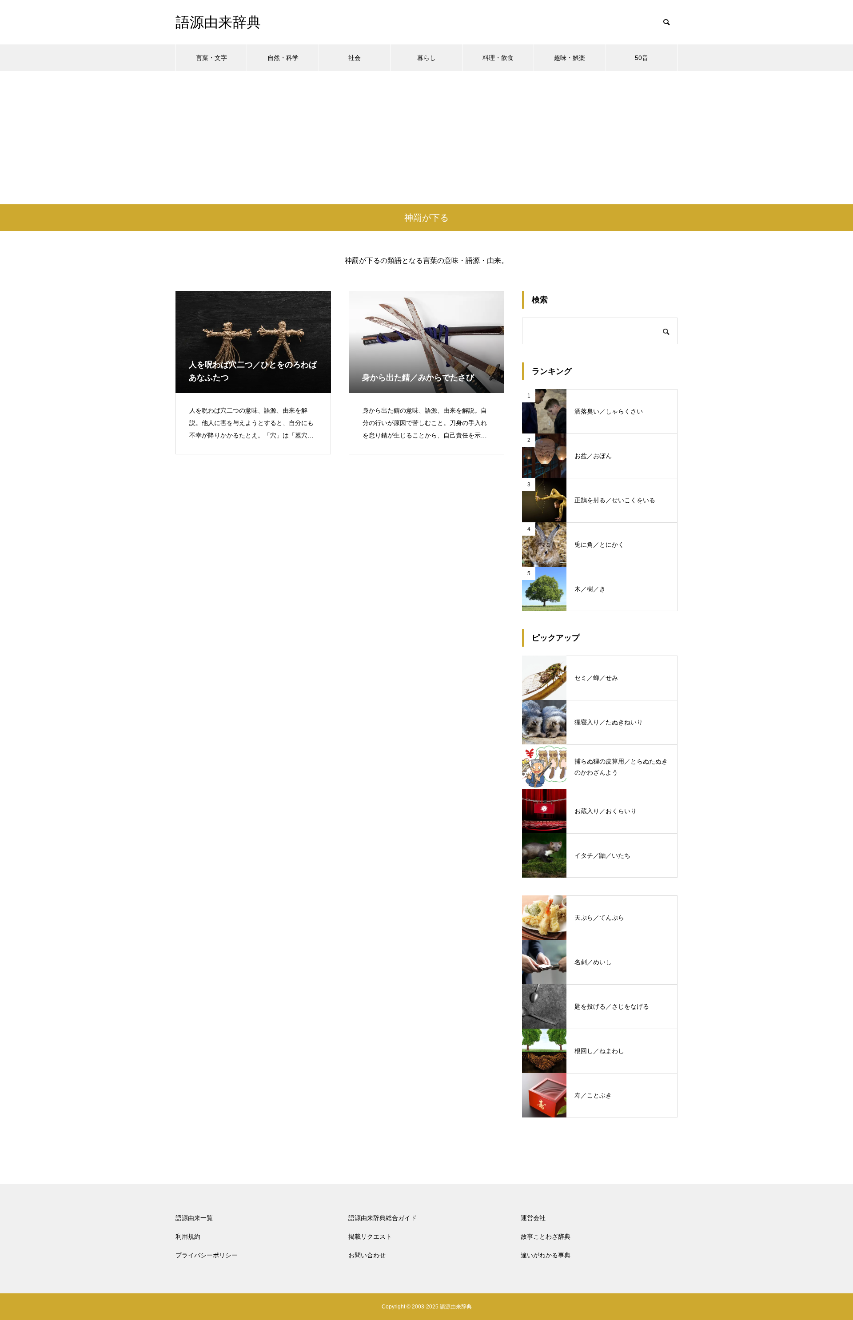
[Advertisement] (426, 138)
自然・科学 (283, 57)
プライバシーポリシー (206, 1255)
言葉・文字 (211, 57)
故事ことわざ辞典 (545, 1236)
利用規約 (187, 1236)
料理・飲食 (498, 57)
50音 (641, 57)
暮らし (426, 57)
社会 (354, 57)
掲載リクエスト (370, 1236)
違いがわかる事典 (545, 1255)
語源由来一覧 (194, 1217)
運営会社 (533, 1217)
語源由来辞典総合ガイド (382, 1217)
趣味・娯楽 (569, 57)
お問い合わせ (367, 1255)
